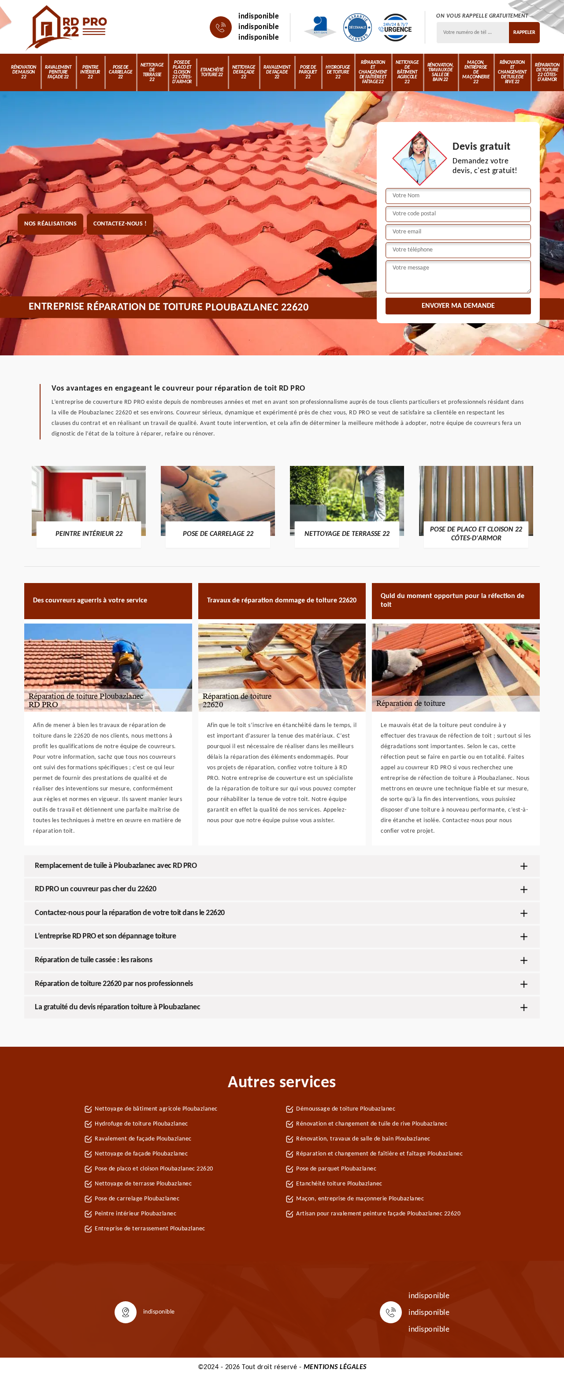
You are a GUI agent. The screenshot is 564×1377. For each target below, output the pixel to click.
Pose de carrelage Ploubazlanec (137, 1199)
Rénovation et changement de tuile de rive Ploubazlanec (371, 1124)
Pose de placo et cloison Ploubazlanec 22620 (154, 1169)
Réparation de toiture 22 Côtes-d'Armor (547, 72)
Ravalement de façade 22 (276, 72)
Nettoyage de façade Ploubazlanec (141, 1154)
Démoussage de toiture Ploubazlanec (345, 1109)
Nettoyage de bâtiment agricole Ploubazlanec (156, 1109)
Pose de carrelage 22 (120, 72)
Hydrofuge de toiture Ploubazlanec (141, 1124)
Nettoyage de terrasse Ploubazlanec (143, 1184)
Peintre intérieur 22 (90, 72)
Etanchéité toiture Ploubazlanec (339, 1184)
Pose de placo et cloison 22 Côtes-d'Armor (182, 72)
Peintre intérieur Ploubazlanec (135, 1214)
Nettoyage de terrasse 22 (152, 72)
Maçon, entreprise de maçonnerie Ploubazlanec (360, 1199)
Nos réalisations (50, 224)
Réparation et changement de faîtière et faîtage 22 (373, 72)
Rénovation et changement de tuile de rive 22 (512, 72)
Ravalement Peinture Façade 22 (58, 72)
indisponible (258, 16)
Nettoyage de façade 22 (243, 72)
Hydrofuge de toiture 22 (338, 72)
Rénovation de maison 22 (23, 72)
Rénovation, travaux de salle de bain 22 (440, 72)
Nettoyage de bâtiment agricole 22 (407, 72)
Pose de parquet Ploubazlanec (336, 1169)
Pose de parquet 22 (308, 72)
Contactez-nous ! (120, 224)
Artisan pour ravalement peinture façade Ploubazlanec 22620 (378, 1214)
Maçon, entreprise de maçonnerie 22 (475, 72)
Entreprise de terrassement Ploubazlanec (150, 1229)
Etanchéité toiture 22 (211, 73)
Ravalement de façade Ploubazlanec (143, 1139)
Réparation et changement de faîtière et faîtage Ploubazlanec (379, 1154)
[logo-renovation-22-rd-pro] (67, 27)
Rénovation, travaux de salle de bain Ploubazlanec (363, 1139)
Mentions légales (335, 1367)
